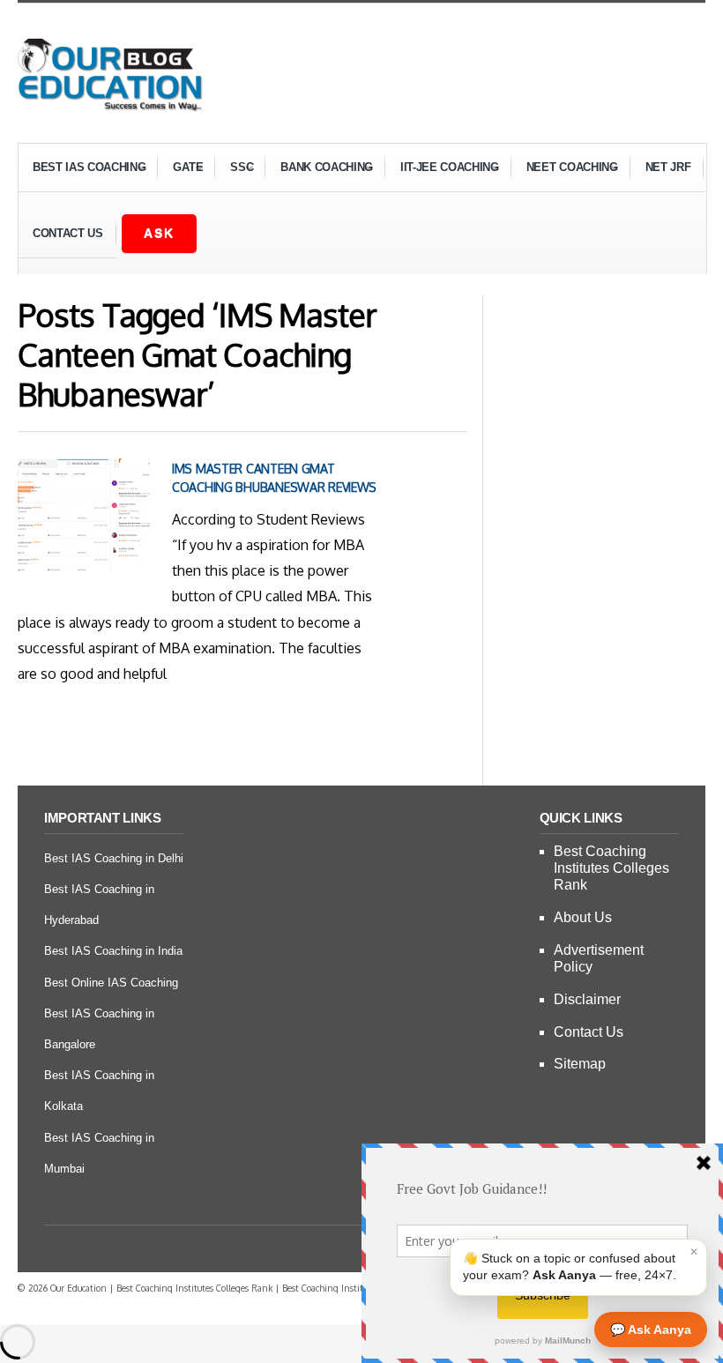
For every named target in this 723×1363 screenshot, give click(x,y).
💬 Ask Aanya (650, 1329)
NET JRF (668, 167)
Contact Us (68, 233)
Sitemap (580, 1063)
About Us (583, 917)
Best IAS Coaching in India (113, 950)
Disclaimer (587, 999)
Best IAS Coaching (82, 169)
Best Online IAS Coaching (111, 982)
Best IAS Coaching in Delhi (113, 858)
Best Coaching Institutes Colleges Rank (611, 868)
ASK (159, 233)
